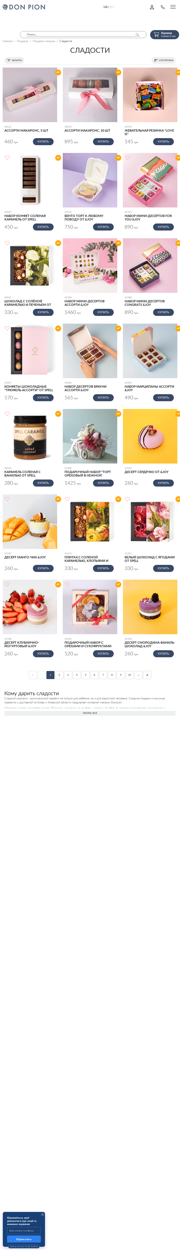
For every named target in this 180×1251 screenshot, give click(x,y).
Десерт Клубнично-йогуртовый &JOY (21, 643)
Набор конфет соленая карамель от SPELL (25, 216)
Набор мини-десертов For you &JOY (148, 216)
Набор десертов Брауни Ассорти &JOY (86, 387)
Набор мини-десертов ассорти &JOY (85, 301)
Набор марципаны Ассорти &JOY (149, 387)
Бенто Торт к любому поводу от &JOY (84, 216)
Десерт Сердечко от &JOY (147, 470)
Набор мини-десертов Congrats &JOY (145, 301)
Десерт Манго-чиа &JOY (25, 555)
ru (112, 7)
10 (129, 675)
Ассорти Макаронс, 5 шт (26, 129)
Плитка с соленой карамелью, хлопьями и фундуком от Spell (86, 557)
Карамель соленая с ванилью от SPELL (22, 472)
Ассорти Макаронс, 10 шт (87, 129)
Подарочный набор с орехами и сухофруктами (88, 643)
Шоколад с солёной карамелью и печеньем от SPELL (27, 301)
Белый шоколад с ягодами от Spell (150, 557)
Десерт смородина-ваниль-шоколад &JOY (150, 643)
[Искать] (137, 34)
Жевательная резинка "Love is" (149, 131)
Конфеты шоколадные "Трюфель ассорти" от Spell (28, 387)
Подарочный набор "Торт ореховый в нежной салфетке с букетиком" (88, 472)
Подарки (22, 41)
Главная (7, 41)
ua (106, 7)
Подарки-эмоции (44, 41)
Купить (43, 141)
